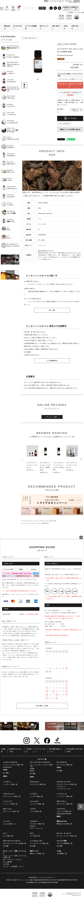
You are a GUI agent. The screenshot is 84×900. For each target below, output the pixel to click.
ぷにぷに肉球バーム (9, 824)
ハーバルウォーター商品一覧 (39, 843)
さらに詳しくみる (42, 706)
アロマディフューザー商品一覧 (67, 784)
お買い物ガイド (56, 27)
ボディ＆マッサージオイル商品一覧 (14, 843)
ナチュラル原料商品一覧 (64, 843)
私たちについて (44, 27)
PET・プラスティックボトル (12, 859)
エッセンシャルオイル (39, 521)
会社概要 (70, 12)
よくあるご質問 (79, 12)
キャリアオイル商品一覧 (64, 765)
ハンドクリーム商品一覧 (64, 796)
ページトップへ (81, 537)
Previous (23, 459)
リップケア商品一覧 (36, 796)
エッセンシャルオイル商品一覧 (13, 765)
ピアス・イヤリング (36, 828)
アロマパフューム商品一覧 (11, 796)
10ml (54, 521)
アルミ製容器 (7, 862)
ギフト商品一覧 (35, 836)
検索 (42, 8)
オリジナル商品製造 (31, 27)
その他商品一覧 (62, 853)
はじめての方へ (17, 27)
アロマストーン (62, 786)
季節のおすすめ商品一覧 (64, 824)
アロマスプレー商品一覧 (38, 784)
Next (81, 459)
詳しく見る (52, 310)
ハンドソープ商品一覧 (10, 804)
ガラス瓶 (6, 864)
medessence (7, 767)
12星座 (32, 769)
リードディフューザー (64, 789)
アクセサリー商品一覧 (37, 824)
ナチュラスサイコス (26, 521)
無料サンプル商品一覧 (37, 853)
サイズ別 (49, 521)
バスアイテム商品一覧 (64, 811)
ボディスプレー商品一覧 (64, 804)
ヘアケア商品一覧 (35, 811)
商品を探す (7, 27)
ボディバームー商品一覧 (11, 811)
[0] (18, 8)
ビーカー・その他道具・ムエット (14, 866)
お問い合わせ (75, 27)
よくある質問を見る (52, 360)
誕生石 (32, 771)
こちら (23, 579)
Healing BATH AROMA (64, 813)
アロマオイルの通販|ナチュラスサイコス (71, 894)
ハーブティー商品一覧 (10, 784)
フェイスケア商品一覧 (37, 804)
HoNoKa (32, 826)
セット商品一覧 (8, 836)
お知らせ (66, 27)
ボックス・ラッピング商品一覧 (67, 836)
